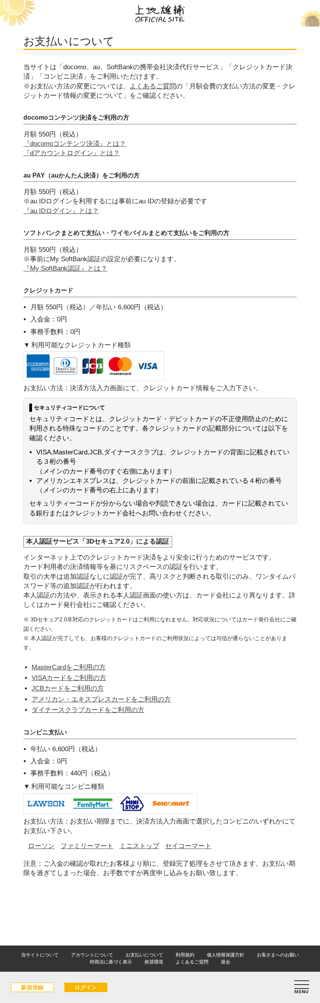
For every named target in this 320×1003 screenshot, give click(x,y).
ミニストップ (139, 846)
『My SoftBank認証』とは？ (65, 268)
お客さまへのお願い (278, 955)
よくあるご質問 (153, 86)
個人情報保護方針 (225, 955)
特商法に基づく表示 (111, 962)
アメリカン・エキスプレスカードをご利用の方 (101, 699)
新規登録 (32, 987)
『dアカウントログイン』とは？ (71, 153)
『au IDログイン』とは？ (61, 211)
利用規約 (185, 955)
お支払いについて (144, 955)
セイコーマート (188, 846)
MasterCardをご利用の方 (69, 667)
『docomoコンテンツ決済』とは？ (74, 143)
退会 (225, 962)
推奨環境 (153, 962)
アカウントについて (92, 955)
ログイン (86, 987)
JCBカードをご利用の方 (68, 688)
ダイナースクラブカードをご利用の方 (88, 710)
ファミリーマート (87, 846)
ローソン (41, 846)
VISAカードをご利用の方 (69, 678)
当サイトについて (40, 955)
